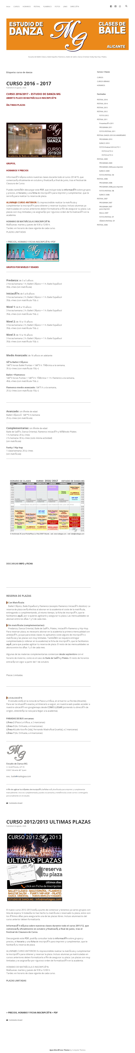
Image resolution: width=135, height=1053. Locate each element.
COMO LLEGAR (54, 707)
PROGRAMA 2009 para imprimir (111, 167)
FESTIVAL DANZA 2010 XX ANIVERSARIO (111, 135)
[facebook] (111, 6)
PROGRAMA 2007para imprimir (105, 207)
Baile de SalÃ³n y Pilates (57, 658)
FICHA (29, 563)
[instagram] (120, 6)
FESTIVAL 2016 (102, 100)
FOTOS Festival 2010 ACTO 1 (110, 147)
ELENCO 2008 (104, 195)
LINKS (65, 6)
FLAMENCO (47, 6)
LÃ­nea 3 (10, 726)
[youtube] (115, 6)
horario (22, 192)
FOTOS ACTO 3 (107, 155)
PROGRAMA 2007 (105, 203)
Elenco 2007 (103, 213)
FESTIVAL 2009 (102, 159)
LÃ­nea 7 (10, 733)
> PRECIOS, (12, 241)
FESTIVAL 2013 (102, 107)
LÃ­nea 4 (10, 729)
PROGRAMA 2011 (105, 127)
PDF (42, 189)
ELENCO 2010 (104, 143)
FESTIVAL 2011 (102, 119)
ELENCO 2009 (104, 171)
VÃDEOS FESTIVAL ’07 (107, 221)
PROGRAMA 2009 (105, 163)
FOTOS (57, 6)
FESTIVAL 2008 (102, 179)
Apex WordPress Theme (59, 1050)
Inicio (8, 6)
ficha (34, 192)
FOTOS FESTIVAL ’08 (106, 191)
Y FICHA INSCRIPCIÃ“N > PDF (43, 1012)
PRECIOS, (12, 1012)
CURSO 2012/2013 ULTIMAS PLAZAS (48, 821)
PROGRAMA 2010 (105, 139)
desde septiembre (68, 654)
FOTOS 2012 (104, 115)
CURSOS (16, 6)
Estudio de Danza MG (16, 763)
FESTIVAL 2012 (102, 111)
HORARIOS (27, 6)
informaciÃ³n (70, 189)
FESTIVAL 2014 (102, 103)
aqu (19, 615)
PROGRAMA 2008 (105, 183)
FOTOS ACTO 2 (107, 151)
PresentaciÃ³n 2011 (106, 123)
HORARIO (23, 241)
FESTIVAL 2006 (102, 225)
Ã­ (22, 615)
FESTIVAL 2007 (102, 199)
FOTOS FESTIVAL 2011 (107, 131)
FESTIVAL (37, 6)
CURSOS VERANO (103, 81)
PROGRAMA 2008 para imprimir (111, 187)
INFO (21, 563)
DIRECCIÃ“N (74, 6)
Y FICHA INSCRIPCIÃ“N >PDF (41, 241)
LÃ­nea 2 (10, 722)
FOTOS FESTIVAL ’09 (106, 175)
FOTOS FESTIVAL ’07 (106, 217)
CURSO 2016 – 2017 (28, 83)
